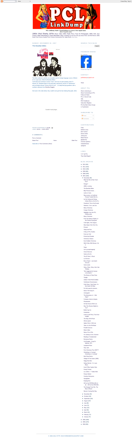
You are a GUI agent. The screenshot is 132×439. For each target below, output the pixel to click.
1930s (98, 35)
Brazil (39, 129)
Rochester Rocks (88, 339)
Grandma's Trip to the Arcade (91, 203)
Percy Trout (74, 34)
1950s (64, 34)
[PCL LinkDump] (86, 67)
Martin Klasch (84, 137)
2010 (84, 169)
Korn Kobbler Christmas (90, 241)
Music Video (58, 34)
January (86, 416)
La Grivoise (87, 258)
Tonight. (86, 277)
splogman (83, 145)
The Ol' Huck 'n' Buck (89, 256)
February (86, 414)
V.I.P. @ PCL (84, 154)
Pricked (86, 227)
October (86, 396)
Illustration (57, 35)
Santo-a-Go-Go (88, 254)
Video (39, 35)
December (87, 178)
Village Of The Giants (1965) (91, 358)
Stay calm (86, 347)
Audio (33, 37)
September (87, 398)
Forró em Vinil (87, 234)
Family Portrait (87, 369)
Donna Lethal (84, 133)
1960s (34, 34)
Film (63, 37)
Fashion (53, 37)
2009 (84, 171)
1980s (91, 34)
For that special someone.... (91, 288)
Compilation (67, 35)
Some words (87, 265)
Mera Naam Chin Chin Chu (91, 225)
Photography (85, 34)
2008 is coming (88, 186)
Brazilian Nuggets (50, 87)
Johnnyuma (84, 135)
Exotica (41, 37)
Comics (34, 35)
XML (82, 99)
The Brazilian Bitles (39, 46)
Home (55, 140)
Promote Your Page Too (86, 69)
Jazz (98, 34)
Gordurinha (86, 312)
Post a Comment (36, 138)
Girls (94, 34)
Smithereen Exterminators (90, 282)
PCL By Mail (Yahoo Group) (88, 105)
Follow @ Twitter (85, 95)
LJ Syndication (85, 107)
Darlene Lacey (84, 129)
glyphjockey (84, 139)
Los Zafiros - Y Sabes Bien (91, 371)
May (85, 407)
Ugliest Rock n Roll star (90, 323)
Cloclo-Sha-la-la (88, 251)
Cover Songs (45, 129)
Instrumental (58, 37)
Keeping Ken (87, 380)
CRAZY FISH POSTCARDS (91, 279)
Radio (68, 34)
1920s (73, 37)
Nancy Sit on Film (88, 332)
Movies (94, 35)
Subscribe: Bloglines (86, 103)
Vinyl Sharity (43, 34)
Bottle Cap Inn (87, 310)
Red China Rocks (88, 356)
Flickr (49, 37)
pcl (71, 35)
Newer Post (35, 140)
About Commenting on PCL (88, 93)
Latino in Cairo (87, 193)
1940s (61, 35)
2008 (84, 173)
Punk (37, 37)
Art (79, 34)
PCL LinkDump (84, 54)
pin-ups (74, 35)
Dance (82, 35)
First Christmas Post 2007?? (91, 350)
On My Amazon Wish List (90, 303)
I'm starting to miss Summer (91, 334)
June (85, 405)
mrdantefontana (85, 143)
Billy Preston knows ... (89, 190)
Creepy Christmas (88, 210)
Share (82, 82)
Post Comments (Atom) (46, 143)
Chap (82, 127)
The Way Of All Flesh (89, 318)
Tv (48, 35)
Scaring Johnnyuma (89, 376)
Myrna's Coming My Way (90, 391)
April (85, 410)
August (86, 400)
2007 (84, 175)
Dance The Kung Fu (89, 290)
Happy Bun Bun (88, 360)
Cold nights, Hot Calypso (90, 222)
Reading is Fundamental (90, 337)
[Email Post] (51, 127)
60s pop (78, 35)
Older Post (74, 140)
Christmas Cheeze (88, 238)
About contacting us (86, 91)
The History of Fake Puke (90, 275)
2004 (84, 424)
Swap (85, 247)
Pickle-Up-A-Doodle (89, 236)
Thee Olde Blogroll (85, 156)
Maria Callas (87, 330)
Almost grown (87, 321)
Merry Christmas (88, 208)
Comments (86, 118)
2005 (84, 422)
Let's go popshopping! (89, 249)
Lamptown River (88, 345)
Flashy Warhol (87, 374)
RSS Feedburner (85, 101)
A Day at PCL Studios (89, 231)
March (86, 412)
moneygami (87, 293)
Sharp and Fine (88, 229)
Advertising (44, 35)
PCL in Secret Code (86, 97)
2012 (84, 164)
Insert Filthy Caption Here (90, 367)
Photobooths (87, 301)
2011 (84, 166)
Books (69, 37)
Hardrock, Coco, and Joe (90, 205)
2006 (84, 419)
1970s (51, 34)
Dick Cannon (84, 131)
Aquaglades (87, 378)
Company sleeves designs (90, 299)
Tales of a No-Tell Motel (90, 325)
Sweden (45, 37)
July (85, 403)
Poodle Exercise (88, 327)
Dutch (51, 35)
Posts (84, 115)
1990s (76, 37)
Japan (66, 37)
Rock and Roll (88, 35)
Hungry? (86, 184)
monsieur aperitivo (85, 141)
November (87, 394)
